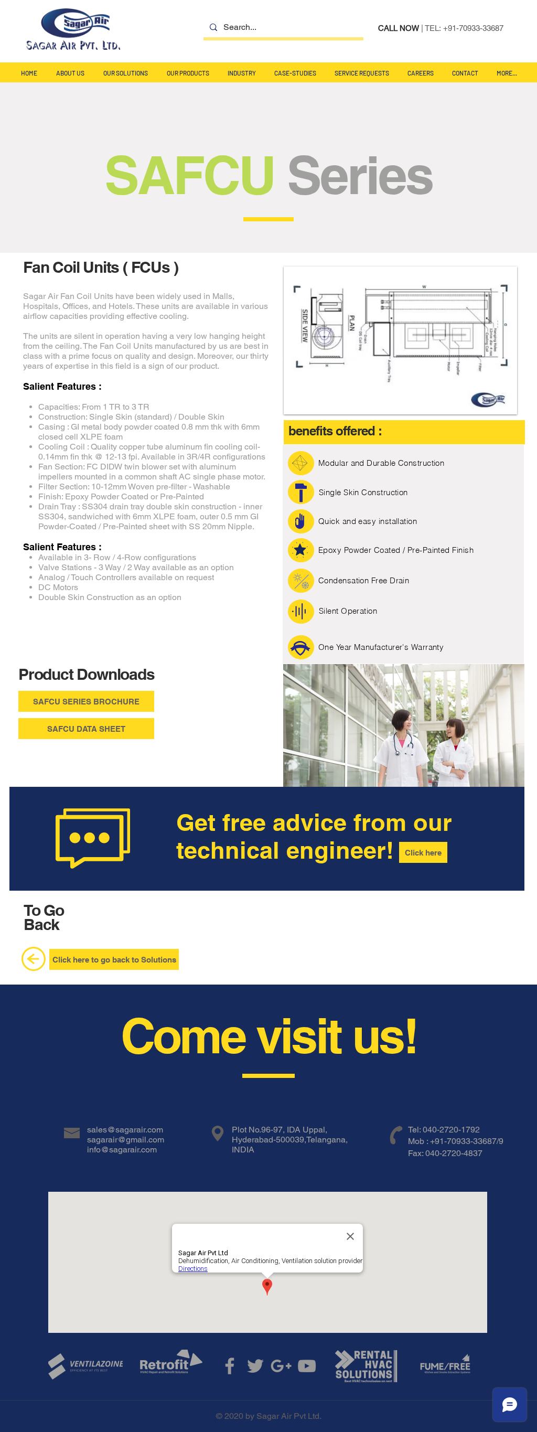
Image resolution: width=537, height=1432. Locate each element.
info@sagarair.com (122, 1150)
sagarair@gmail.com (125, 1140)
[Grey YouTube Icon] (307, 1366)
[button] (125, 73)
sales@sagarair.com (125, 1130)
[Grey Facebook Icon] (230, 1366)
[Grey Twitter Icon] (255, 1366)
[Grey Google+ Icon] (281, 1366)
